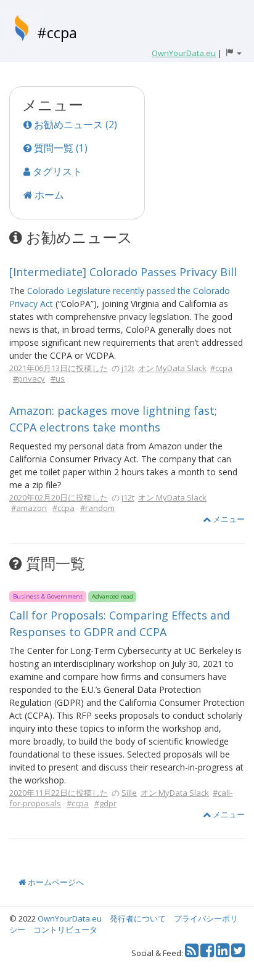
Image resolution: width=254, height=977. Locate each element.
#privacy (29, 378)
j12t (127, 368)
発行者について (138, 918)
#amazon (29, 507)
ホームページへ (55, 882)
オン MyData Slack (172, 368)
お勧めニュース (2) (74, 124)
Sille (129, 792)
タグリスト (56, 171)
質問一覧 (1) (59, 148)
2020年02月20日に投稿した (58, 497)
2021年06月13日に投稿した (58, 368)
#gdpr (105, 803)
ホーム (48, 195)
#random (97, 507)
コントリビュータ (65, 929)
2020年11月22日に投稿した (58, 792)
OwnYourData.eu (70, 918)
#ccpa (57, 32)
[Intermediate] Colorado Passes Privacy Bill (123, 271)
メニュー (228, 519)
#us (58, 378)
